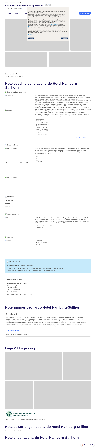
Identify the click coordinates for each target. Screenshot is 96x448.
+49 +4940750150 (12, 292)
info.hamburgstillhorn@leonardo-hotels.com (19, 294)
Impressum (30, 34)
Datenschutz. (31, 26)
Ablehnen (31, 38)
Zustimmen (64, 38)
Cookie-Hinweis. (54, 24)
